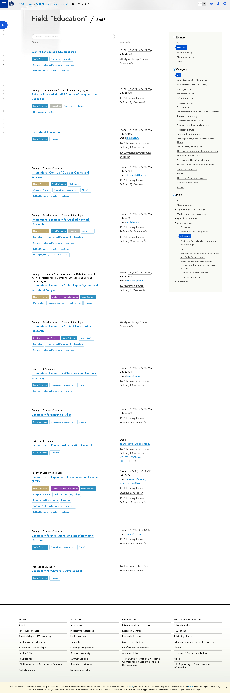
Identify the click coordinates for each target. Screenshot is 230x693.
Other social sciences (190, 277)
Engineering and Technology (191, 209)
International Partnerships (32, 647)
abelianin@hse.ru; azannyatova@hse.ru (133, 481)
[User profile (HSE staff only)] (218, 4)
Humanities (182, 281)
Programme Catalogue (82, 630)
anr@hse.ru (132, 222)
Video (177, 658)
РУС (200, 4)
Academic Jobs (130, 653)
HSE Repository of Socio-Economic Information (192, 666)
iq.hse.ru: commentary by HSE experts (194, 642)
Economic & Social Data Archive (191, 653)
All (3, 25)
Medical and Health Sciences (191, 213)
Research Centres (131, 630)
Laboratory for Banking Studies (51, 414)
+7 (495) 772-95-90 (139, 49)
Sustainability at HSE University (35, 636)
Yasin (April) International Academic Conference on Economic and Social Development (141, 661)
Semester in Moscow (81, 664)
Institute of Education (46, 132)
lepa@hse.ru (133, 376)
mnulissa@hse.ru (135, 280)
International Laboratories (136, 625)
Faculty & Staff (27, 653)
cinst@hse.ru (133, 534)
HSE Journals (180, 630)
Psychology (185, 226)
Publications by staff (185, 625)
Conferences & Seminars (135, 647)
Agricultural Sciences (187, 218)
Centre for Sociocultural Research (54, 52)
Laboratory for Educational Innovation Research (62, 445)
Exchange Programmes (82, 647)
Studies (76, 619)
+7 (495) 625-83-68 (139, 530)
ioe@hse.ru (132, 137)
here (131, 686)
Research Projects (131, 636)
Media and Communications (194, 272)
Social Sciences (184, 222)
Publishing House (183, 636)
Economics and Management (194, 231)
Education (185, 236)
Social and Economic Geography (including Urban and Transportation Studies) (197, 265)
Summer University (80, 653)
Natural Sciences (185, 204)
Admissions (76, 625)
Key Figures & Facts (29, 630)
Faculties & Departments (32, 642)
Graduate (75, 642)
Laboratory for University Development (57, 571)
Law (182, 249)
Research (129, 619)
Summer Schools (79, 658)
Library (177, 647)
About (23, 619)
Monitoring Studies (132, 642)
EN (204, 4)
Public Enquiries (27, 669)
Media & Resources (188, 619)
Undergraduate (78, 636)
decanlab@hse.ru (136, 175)
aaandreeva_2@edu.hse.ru (135, 443)
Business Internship (80, 669)
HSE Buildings (25, 658)
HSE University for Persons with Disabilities (41, 664)
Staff (100, 19)
